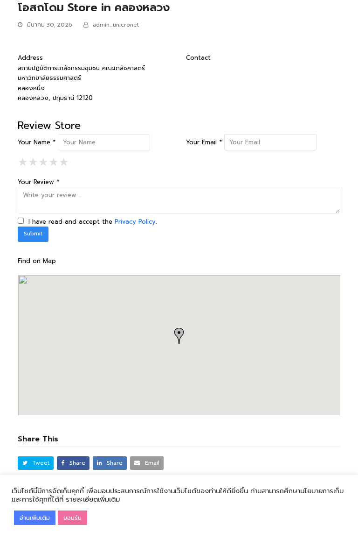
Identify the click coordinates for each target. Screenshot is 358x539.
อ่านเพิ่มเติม (35, 517)
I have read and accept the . (91, 221)
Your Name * (36, 142)
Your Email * (204, 142)
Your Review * (38, 181)
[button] (36, 463)
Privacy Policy (135, 221)
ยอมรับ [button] (72, 517)
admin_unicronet (116, 25)
